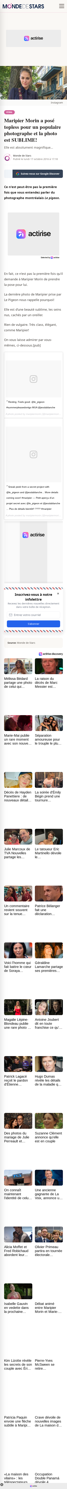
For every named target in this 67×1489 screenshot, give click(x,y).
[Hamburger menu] (61, 6)
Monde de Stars (22, 155)
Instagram (57, 102)
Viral (9, 112)
